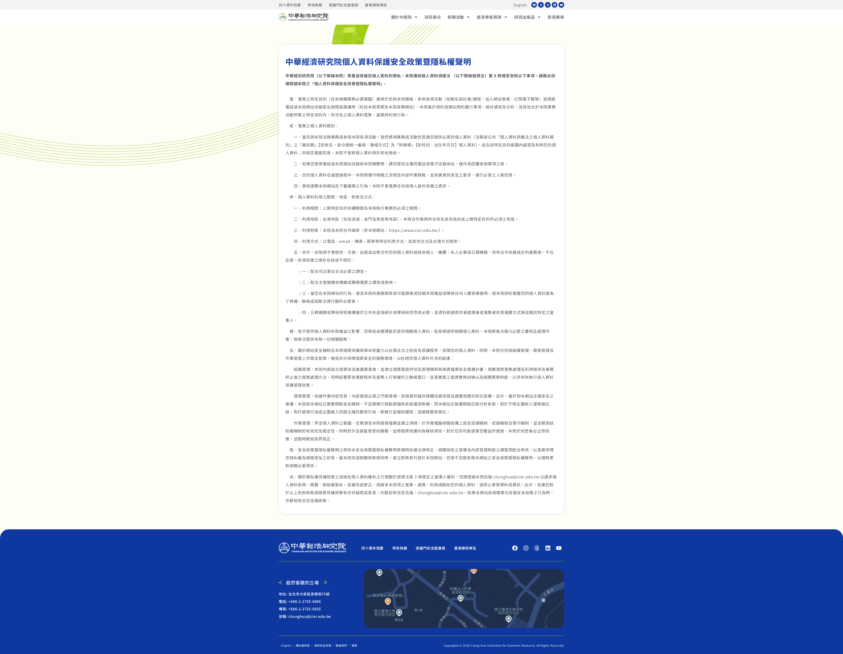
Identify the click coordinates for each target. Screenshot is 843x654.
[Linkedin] (554, 5)
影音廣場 (556, 17)
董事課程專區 (376, 4)
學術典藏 (315, 4)
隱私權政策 (303, 645)
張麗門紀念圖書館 (343, 4)
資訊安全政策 (322, 645)
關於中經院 (401, 17)
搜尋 (354, 645)
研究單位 (433, 17)
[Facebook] (534, 5)
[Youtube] (561, 5)
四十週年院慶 (290, 4)
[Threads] (548, 5)
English (520, 4)
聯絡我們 (341, 645)
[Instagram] (541, 5)
